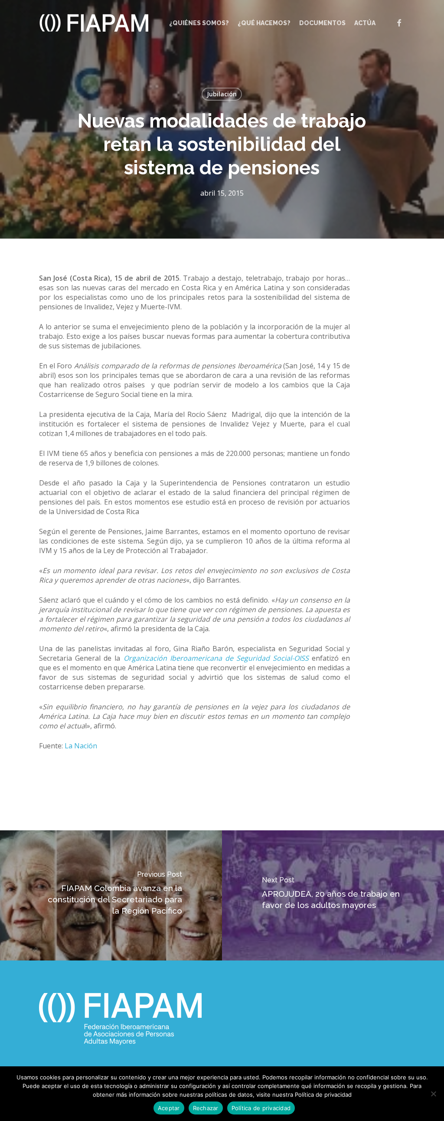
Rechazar (206, 1108)
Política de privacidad (261, 1108)
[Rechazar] (433, 1093)
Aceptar (169, 1108)
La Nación (81, 746)
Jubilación (222, 94)
